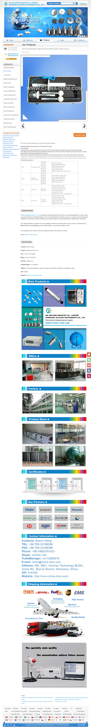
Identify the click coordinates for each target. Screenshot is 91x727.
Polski (59, 717)
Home (11, 40)
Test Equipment (80, 711)
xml (14, 725)
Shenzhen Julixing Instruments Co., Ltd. (30, 215)
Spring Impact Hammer (34, 711)
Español (11, 717)
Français (10, 720)
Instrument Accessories (9, 119)
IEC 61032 (15, 708)
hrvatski (19, 720)
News (62, 40)
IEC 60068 (48, 708)
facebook (8, 725)
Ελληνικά (27, 720)
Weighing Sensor (8, 123)
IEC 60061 (24, 708)
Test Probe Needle (67, 714)
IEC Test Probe (8, 71)
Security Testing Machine (10, 91)
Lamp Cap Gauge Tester (10, 95)
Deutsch (53, 720)
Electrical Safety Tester (9, 107)
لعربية (28, 717)
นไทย (82, 720)
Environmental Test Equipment (11, 115)
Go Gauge (37, 714)
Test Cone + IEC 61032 (61, 701)
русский (36, 717)
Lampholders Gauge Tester (10, 99)
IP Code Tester (7, 83)
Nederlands (37, 720)
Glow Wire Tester (15, 714)
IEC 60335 (32, 708)
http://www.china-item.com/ (34, 275)
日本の (60, 720)
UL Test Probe (7, 75)
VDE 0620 (64, 708)
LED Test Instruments (9, 111)
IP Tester (66, 711)
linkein (5, 725)
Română (67, 717)
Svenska (20, 717)
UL (71, 708)
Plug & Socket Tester (9, 103)
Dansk (75, 717)
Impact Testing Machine (79, 714)
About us (29, 40)
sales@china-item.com (13, 55)
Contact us (81, 40)
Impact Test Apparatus (9, 87)
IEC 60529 (40, 708)
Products (46, 40)
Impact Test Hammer (28, 714)
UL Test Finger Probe (48, 714)
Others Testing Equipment (10, 127)
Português (44, 717)
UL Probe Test (56, 711)
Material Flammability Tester (11, 79)
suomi (83, 717)
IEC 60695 (56, 708)
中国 (52, 717)
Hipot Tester (58, 714)
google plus (11, 725)
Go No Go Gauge (23, 711)
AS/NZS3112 (79, 708)
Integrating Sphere (47, 711)
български (75, 720)
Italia (67, 720)
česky (45, 720)
